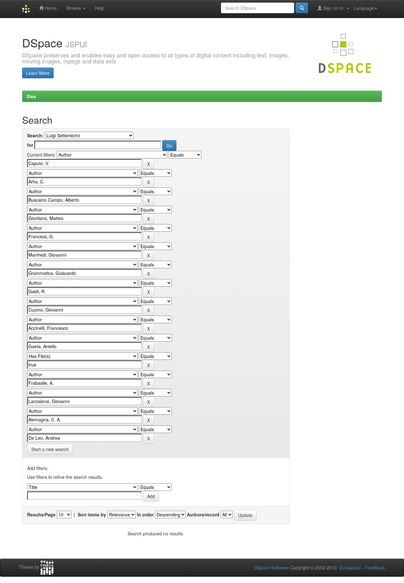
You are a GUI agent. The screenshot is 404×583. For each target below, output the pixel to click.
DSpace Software (271, 567)
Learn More (38, 73)
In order (145, 514)
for (30, 145)
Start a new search (50, 449)
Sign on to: (334, 8)
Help (99, 8)
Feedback (375, 567)
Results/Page (41, 514)
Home (50, 8)
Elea (31, 96)
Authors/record (203, 514)
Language (364, 8)
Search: (35, 135)
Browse (74, 8)
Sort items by (92, 514)
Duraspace (350, 567)
